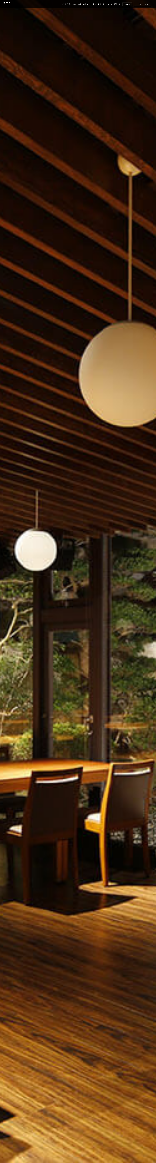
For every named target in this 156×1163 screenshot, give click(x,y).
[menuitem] (61, 4)
